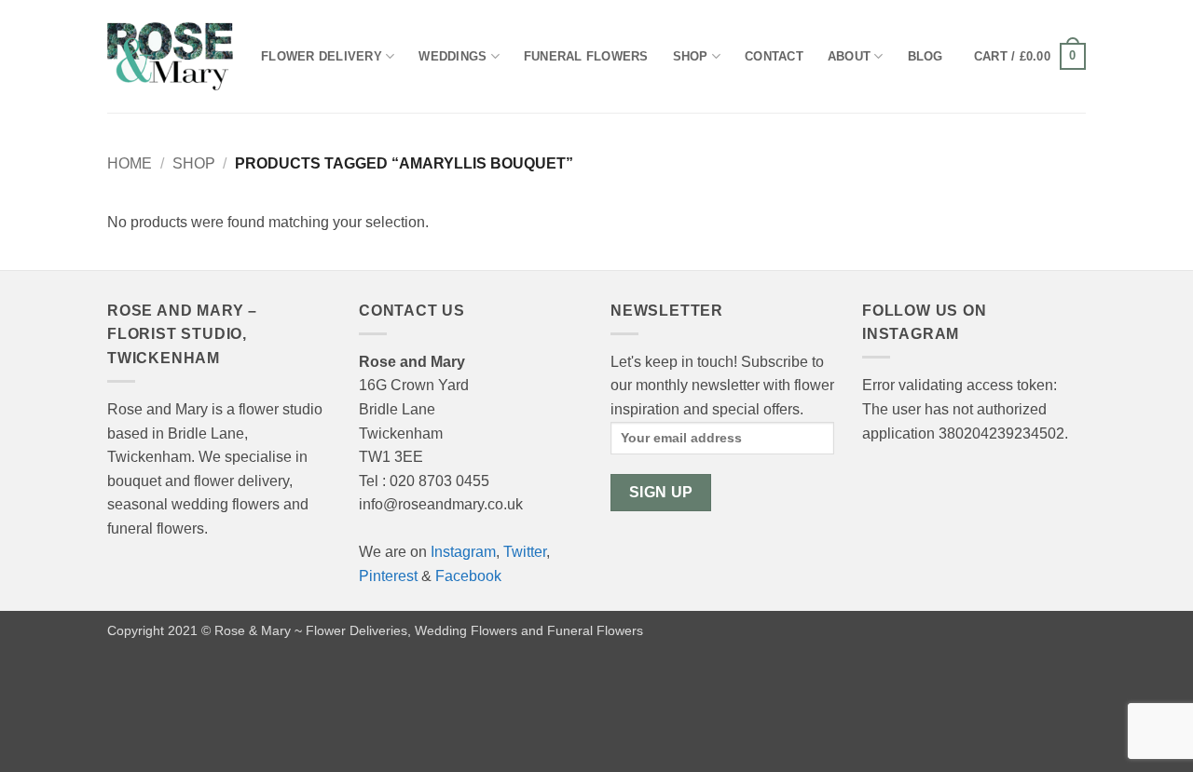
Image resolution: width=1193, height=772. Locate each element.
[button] (1030, 57)
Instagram (463, 552)
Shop (690, 56)
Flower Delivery (321, 56)
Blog (925, 56)
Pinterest (388, 576)
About (849, 56)
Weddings (452, 56)
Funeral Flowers (586, 56)
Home (129, 163)
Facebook (468, 576)
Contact (774, 56)
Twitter (524, 552)
